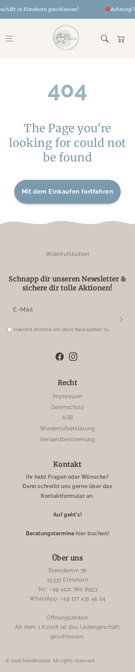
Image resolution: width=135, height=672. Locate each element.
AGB (67, 418)
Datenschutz (67, 407)
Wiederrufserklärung (67, 429)
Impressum (67, 396)
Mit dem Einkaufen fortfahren (68, 191)
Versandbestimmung (67, 439)
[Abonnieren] (121, 319)
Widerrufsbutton (68, 254)
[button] (9, 38)
